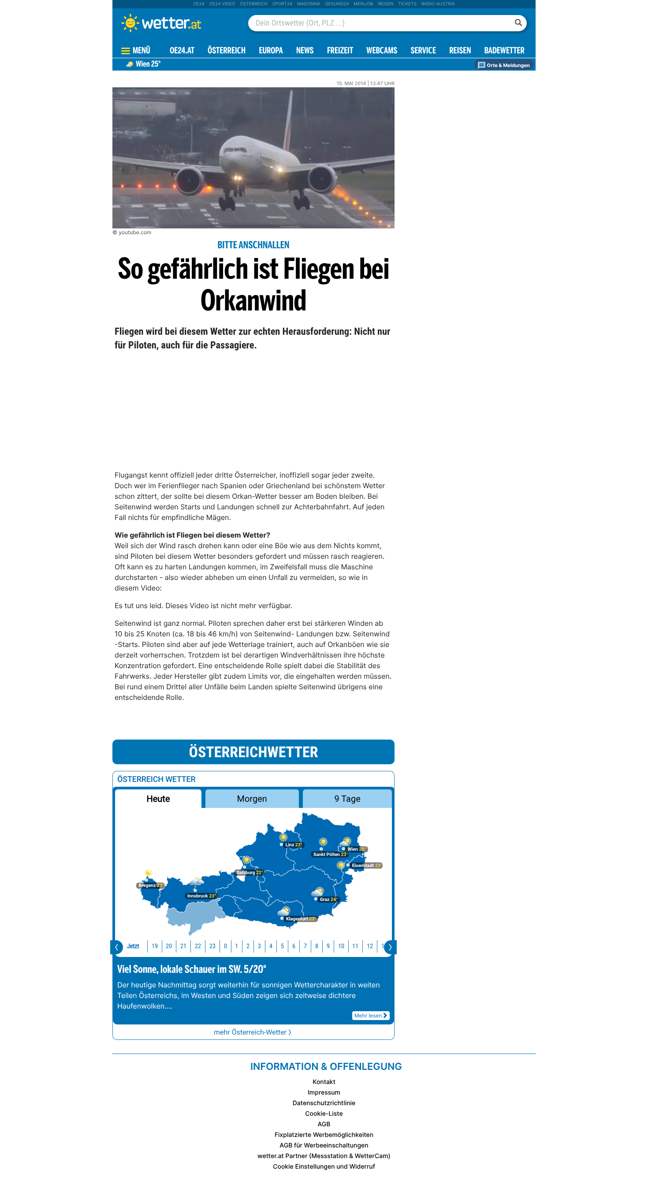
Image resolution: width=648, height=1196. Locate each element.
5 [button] (282, 946)
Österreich (253, 4)
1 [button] (236, 946)
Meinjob (363, 4)
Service (423, 51)
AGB (324, 1124)
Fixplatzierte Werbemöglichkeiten (324, 1135)
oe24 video (222, 4)
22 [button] (198, 946)
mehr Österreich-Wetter (250, 1032)
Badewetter (504, 51)
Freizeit (340, 51)
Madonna (308, 4)
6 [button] (293, 946)
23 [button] (212, 946)
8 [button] (316, 946)
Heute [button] (158, 798)
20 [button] (169, 946)
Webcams (381, 51)
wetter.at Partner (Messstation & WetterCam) (324, 1156)
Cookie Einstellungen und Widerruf (324, 1166)
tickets (407, 4)
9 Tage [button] (347, 798)
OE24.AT (182, 51)
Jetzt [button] (133, 946)
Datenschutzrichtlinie (324, 1103)
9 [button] (328, 946)
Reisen (386, 4)
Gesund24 (337, 4)
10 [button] (341, 946)
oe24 (199, 4)
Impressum (324, 1092)
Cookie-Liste (324, 1114)
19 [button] (155, 946)
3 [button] (259, 946)
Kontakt (324, 1082)
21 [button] (183, 946)
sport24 (282, 4)
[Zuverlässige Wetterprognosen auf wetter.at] (175, 22)
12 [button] (370, 946)
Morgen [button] (252, 798)
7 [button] (305, 946)
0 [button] (225, 946)
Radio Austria (438, 4)
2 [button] (248, 946)
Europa (271, 51)
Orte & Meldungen (508, 65)
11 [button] (355, 946)
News (305, 51)
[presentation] (116, 947)
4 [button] (270, 946)
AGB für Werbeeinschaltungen (323, 1145)
